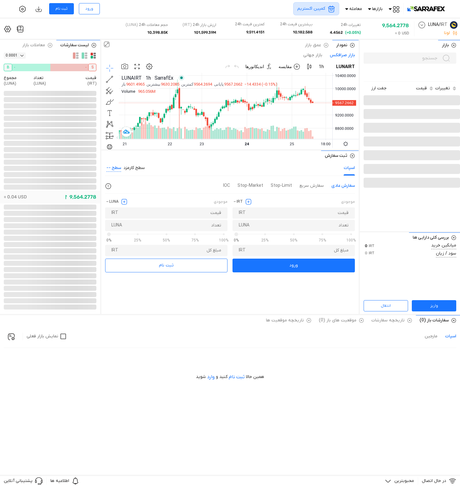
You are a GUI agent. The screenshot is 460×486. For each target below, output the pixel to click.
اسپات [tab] (349, 168)
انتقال (386, 305)
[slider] (236, 234)
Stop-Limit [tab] (281, 186)
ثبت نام (166, 265)
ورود (293, 265)
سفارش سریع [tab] (311, 186)
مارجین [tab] (431, 336)
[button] (378, 88)
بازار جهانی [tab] (312, 55)
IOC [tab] (226, 186)
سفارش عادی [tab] (343, 186)
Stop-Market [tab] (250, 186)
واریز (434, 305)
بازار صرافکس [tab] (342, 55)
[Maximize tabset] (106, 45)
